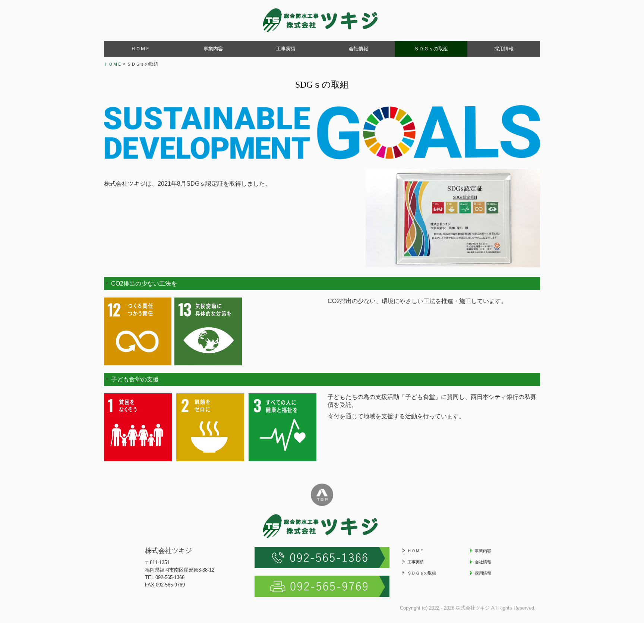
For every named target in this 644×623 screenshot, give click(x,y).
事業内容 (213, 48)
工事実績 (286, 48)
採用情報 (504, 48)
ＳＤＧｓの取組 (431, 48)
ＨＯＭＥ (140, 48)
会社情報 (358, 48)
